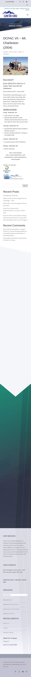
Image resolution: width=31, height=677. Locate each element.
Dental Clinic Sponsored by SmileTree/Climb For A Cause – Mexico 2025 (14, 211)
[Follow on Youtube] (26, 1)
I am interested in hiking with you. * (16, 456)
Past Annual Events (13, 604)
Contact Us (6, 623)
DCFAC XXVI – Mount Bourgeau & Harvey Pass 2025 (15, 286)
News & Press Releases (13, 609)
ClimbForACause (11, 662)
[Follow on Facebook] (20, 1)
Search (25, 185)
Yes (8, 459)
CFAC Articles (10, 613)
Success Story (10, 585)
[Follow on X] (23, 1)
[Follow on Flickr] (27, 5)
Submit (10, 477)
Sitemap (5, 628)
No (8, 461)
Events (20, 52)
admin (6, 52)
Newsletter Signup (8, 632)
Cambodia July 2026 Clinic (10, 195)
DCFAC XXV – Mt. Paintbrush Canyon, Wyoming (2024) (13, 325)
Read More (8, 560)
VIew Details (9, 575)
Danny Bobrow (7, 229)
